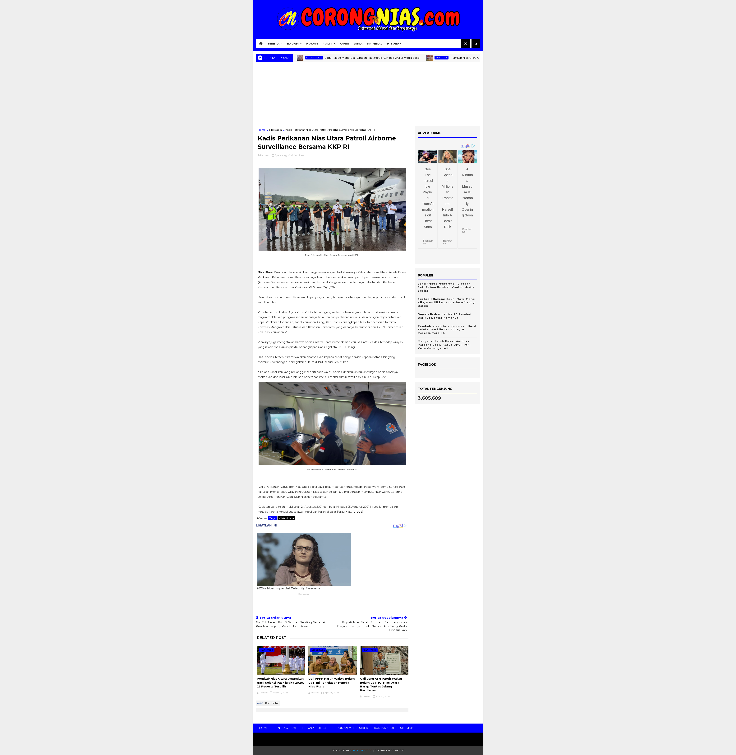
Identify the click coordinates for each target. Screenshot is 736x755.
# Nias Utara (286, 518)
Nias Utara (409, 57)
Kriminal (375, 43)
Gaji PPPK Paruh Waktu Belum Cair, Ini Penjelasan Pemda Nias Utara (331, 682)
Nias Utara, (298, 155)
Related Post (271, 637)
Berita (274, 43)
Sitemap (406, 728)
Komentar (271, 703)
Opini (344, 43)
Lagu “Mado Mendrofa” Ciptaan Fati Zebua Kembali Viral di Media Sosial (340, 57)
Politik (329, 43)
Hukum (312, 43)
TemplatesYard (361, 750)
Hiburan (394, 43)
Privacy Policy (314, 728)
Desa (358, 43)
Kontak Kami (384, 728)
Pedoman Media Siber (350, 728)
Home (262, 129)
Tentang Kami (285, 728)
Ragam (293, 43)
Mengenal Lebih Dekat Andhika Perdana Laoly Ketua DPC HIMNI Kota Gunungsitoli (444, 345)
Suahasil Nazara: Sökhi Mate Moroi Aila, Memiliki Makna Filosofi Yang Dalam (447, 302)
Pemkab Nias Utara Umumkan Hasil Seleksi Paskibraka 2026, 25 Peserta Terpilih (471, 57)
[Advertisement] (368, 95)
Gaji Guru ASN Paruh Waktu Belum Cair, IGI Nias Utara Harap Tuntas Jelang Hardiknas (381, 684)
